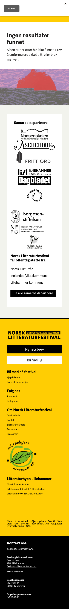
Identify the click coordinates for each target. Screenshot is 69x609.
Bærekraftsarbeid (16, 424)
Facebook (12, 396)
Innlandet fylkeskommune (29, 276)
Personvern (13, 429)
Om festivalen (14, 415)
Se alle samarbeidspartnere (33, 293)
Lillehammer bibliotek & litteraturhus (26, 489)
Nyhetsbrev (34, 349)
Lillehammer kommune (27, 282)
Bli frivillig (34, 360)
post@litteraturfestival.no (20, 548)
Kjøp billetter (13, 377)
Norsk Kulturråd (21, 269)
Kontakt (11, 420)
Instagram (12, 401)
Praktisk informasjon (17, 382)
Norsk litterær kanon (18, 484)
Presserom (12, 433)
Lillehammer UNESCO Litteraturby (24, 493)
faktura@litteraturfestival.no (21, 566)
